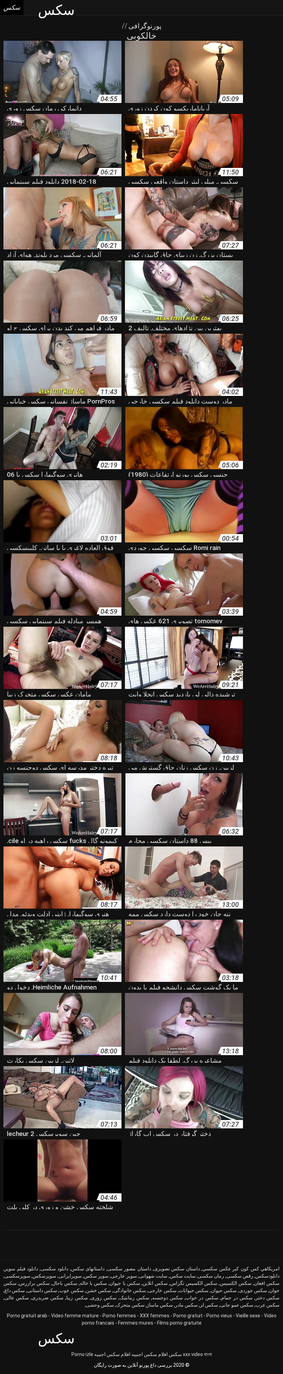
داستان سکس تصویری (177, 1268)
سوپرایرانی (70, 1276)
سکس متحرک (130, 1305)
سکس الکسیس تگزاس (193, 1283)
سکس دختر (267, 1297)
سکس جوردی (253, 1290)
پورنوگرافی (144, 26)
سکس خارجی (162, 1290)
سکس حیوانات (193, 1290)
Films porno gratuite (179, 1323)
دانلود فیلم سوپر (21, 1268)
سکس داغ (14, 1290)
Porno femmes (119, 1315)
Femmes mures (135, 1323)
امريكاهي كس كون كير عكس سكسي (241, 1268)
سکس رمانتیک (134, 1297)
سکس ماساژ (160, 1305)
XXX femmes (154, 1315)
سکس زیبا (77, 1297)
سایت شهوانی (153, 1276)
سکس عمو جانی (236, 1305)
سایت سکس (183, 1276)
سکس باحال (64, 1283)
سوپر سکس (96, 1276)
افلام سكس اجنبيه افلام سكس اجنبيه (131, 1354)
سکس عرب (267, 1305)
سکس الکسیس (236, 1283)
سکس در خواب (202, 1297)
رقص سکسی (239, 1276)
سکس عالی (16, 1297)
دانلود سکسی (55, 1268)
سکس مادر (186, 1305)
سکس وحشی (100, 1305)
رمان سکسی (211, 1276)
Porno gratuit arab (27, 1315)
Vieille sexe (248, 1315)
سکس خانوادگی (130, 1290)
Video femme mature (75, 1315)
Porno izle (82, 1354)
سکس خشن (98, 1290)
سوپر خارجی (124, 1276)
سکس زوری (104, 1297)
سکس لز (209, 1305)
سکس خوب (71, 1290)
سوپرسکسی (17, 1276)
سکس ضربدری (48, 1297)
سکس (175, 1354)
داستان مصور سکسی (129, 1268)
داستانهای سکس (88, 1268)
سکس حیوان (224, 1290)
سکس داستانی (42, 1290)
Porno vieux (219, 1315)
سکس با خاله (93, 1283)
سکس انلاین (155, 1283)
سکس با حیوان (124, 1283)
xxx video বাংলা (197, 1354)
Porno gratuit (188, 1315)
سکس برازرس (34, 1283)
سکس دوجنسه (167, 1297)
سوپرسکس (44, 1276)
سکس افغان (267, 1283)
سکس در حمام (237, 1297)
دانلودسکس (267, 1276)
